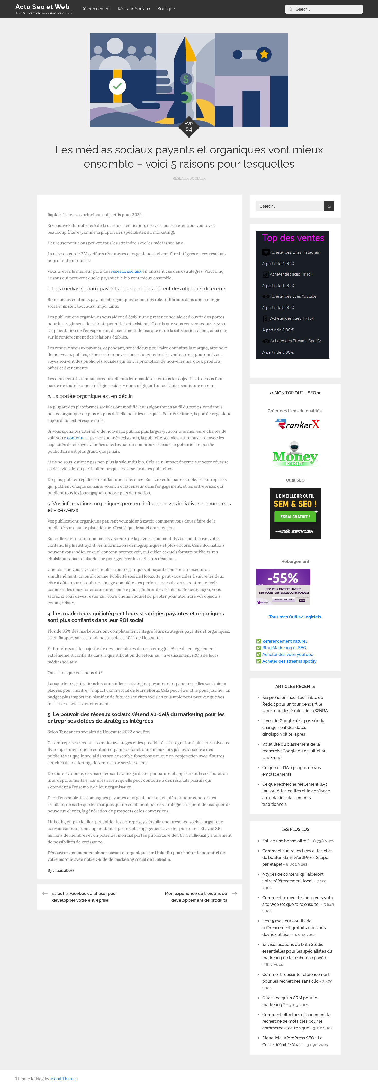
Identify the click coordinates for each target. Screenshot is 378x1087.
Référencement (96, 8)
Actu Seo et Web (42, 7)
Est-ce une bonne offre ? (285, 840)
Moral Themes (63, 1078)
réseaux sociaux (126, 271)
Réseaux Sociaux (134, 8)
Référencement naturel (284, 641)
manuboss (64, 870)
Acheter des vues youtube (287, 654)
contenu (75, 437)
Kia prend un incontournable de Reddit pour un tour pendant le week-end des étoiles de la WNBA (295, 704)
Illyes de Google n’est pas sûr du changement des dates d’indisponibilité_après (293, 727)
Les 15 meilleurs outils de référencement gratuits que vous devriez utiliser (294, 928)
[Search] (290, 9)
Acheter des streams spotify (289, 661)
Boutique (166, 8)
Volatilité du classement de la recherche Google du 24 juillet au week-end (294, 751)
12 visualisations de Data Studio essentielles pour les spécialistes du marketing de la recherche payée (297, 951)
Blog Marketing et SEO (284, 647)
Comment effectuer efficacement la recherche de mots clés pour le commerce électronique (296, 1021)
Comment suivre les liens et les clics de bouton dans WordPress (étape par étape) (297, 857)
